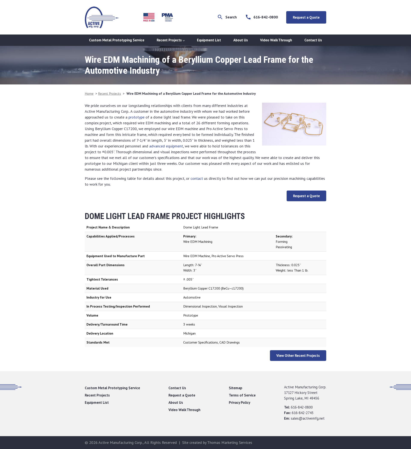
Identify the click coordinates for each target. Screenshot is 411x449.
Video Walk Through (276, 40)
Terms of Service (242, 395)
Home (89, 93)
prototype (136, 117)
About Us (240, 40)
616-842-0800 (302, 407)
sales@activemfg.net (308, 418)
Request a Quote (306, 17)
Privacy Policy (239, 402)
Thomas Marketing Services (229, 442)
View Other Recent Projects (298, 355)
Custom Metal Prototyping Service (116, 40)
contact (197, 178)
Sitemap (235, 388)
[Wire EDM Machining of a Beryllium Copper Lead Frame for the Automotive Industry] (294, 124)
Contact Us (313, 40)
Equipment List (209, 40)
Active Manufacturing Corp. (120, 442)
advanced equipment (166, 146)
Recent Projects (169, 40)
